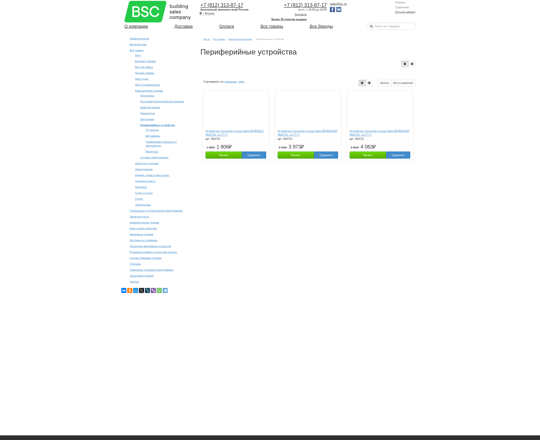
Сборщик (135, 264)
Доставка (183, 26)
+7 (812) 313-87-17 (221, 5)
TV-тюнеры (152, 130)
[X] (141, 290)
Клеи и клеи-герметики (143, 228)
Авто (138, 55)
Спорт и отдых (144, 193)
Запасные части (139, 216)
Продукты (141, 187)
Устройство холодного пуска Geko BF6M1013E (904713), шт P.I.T (308, 133)
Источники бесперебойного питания (162, 101)
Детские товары (144, 73)
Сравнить (254, 155)
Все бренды (321, 26)
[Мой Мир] (135, 290)
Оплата (226, 26)
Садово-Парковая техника (145, 258)
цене (241, 81)
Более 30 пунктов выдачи (289, 19)
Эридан (134, 281)
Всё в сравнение (403, 83)
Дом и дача (141, 79)
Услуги (139, 199)
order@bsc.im (338, 3)
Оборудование (144, 169)
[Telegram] (165, 290)
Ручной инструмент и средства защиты (153, 252)
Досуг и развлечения (147, 84)
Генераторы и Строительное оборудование (156, 210)
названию (230, 81)
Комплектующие (150, 107)
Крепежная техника (141, 234)
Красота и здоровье (147, 163)
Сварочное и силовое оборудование (152, 269)
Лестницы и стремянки (143, 240)
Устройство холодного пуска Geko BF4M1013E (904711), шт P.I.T (379, 133)
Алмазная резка (139, 38)
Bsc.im (207, 39)
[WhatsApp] (159, 290)
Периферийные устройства (157, 125)
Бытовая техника (145, 61)
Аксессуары (147, 95)
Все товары (272, 26)
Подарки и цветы (145, 181)
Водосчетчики (138, 44)
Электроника (143, 204)
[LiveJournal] (147, 290)
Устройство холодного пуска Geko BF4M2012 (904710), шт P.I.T (234, 133)
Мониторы (152, 151)
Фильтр (384, 83)
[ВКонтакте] (123, 290)
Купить (223, 155)
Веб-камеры (153, 136)
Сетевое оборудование (154, 157)
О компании (136, 26)
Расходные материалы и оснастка (150, 246)
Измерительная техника (144, 222)
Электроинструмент (142, 275)
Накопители (147, 113)
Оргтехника (147, 119)
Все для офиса (144, 67)
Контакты (301, 14)
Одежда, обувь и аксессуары (152, 175)
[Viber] (153, 290)
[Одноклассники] (129, 290)
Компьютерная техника (149, 90)
